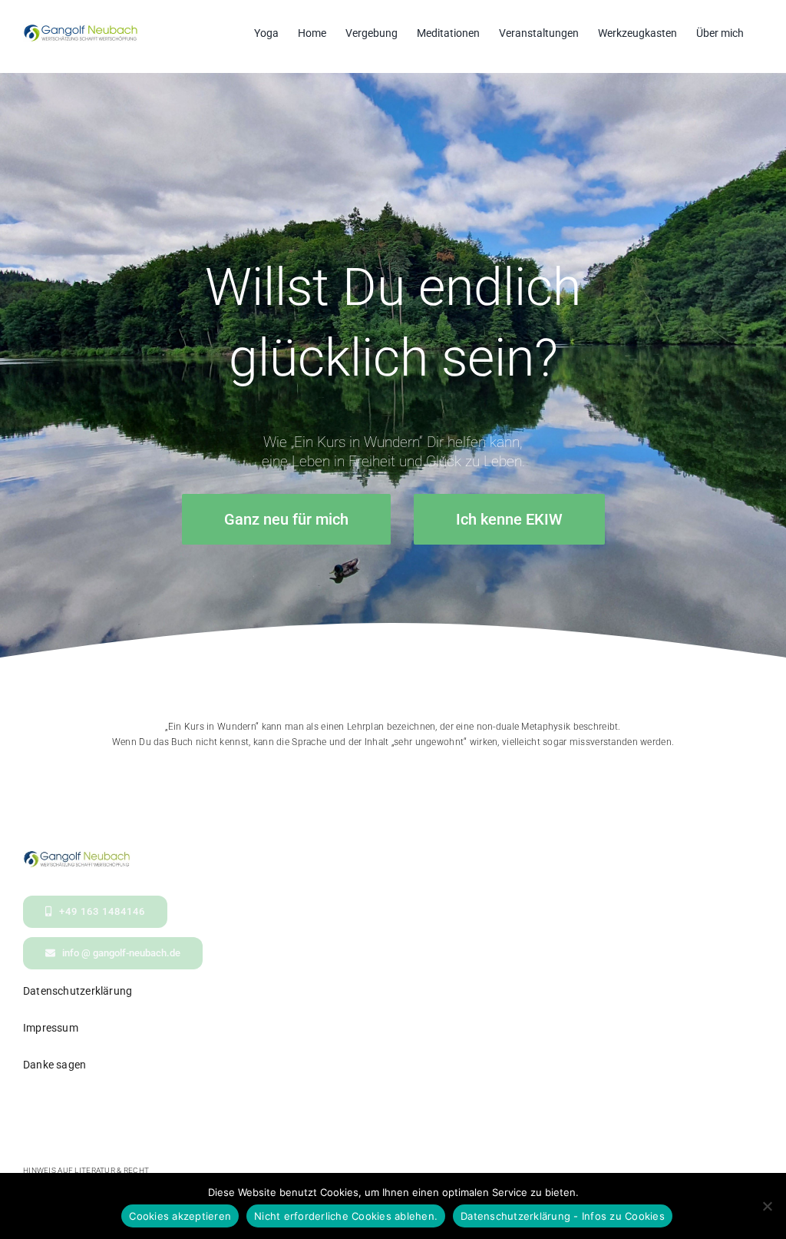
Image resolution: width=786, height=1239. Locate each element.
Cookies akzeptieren (180, 1216)
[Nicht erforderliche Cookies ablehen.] (766, 1206)
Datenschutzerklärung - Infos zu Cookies (563, 1216)
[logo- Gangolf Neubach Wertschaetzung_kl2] (76, 857)
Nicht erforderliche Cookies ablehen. (346, 1216)
